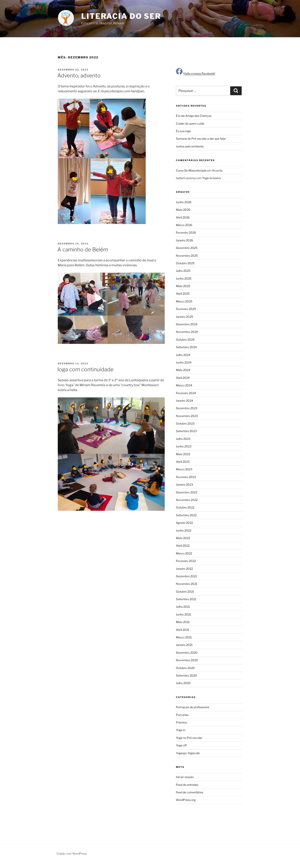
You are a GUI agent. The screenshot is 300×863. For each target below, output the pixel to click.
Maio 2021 (183, 622)
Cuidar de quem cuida (190, 123)
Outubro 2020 (185, 668)
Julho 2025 (183, 270)
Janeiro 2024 (184, 400)
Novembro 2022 (187, 500)
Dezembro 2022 (186, 492)
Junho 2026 (183, 202)
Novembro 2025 (187, 255)
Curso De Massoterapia (191, 170)
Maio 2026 (183, 209)
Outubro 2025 (185, 263)
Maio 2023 (183, 454)
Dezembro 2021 (186, 576)
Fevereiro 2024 (186, 393)
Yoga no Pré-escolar (189, 737)
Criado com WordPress (72, 853)
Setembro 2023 (186, 431)
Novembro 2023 (187, 416)
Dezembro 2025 (186, 248)
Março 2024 (184, 385)
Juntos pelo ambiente (190, 146)
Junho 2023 (183, 446)
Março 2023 (184, 469)
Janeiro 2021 (184, 645)
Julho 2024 (183, 355)
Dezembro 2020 (187, 652)
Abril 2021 (182, 629)
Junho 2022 (183, 530)
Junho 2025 (183, 278)
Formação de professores (192, 707)
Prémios (181, 722)
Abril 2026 (183, 217)
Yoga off (181, 745)
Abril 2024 (183, 377)
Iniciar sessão (185, 777)
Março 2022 (184, 553)
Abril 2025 (183, 293)
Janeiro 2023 (184, 484)
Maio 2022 (183, 538)
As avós (217, 170)
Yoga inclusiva (211, 178)
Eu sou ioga (183, 131)
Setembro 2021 (186, 599)
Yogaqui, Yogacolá (188, 753)
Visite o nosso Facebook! (198, 73)
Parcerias (182, 715)
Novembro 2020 (187, 660)
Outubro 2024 (185, 339)
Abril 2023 (183, 461)
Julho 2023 (183, 438)
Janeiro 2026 (184, 240)
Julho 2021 (183, 606)
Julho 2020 (183, 683)
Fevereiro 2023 (186, 477)
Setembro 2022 (186, 515)
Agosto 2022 (184, 522)
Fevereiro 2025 (186, 309)
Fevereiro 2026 (186, 232)
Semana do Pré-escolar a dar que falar (201, 138)
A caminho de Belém (82, 249)
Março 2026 (184, 225)
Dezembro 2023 (186, 408)
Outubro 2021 (185, 591)
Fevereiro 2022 (186, 561)
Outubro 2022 (185, 507)
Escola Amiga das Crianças (193, 115)
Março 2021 (184, 637)
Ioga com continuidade (85, 369)
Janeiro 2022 (184, 568)
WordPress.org (186, 800)
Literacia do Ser (121, 16)
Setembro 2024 (186, 347)
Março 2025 (184, 301)
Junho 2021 (183, 614)
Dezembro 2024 (186, 324)
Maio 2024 (183, 370)
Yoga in (180, 730)
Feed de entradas (187, 784)
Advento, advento (79, 75)
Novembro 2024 (187, 331)
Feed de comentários (189, 792)
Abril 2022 (182, 545)
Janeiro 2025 (184, 316)
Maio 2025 (183, 286)
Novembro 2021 (186, 583)
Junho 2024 (183, 362)
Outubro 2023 (185, 423)
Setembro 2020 (186, 675)
